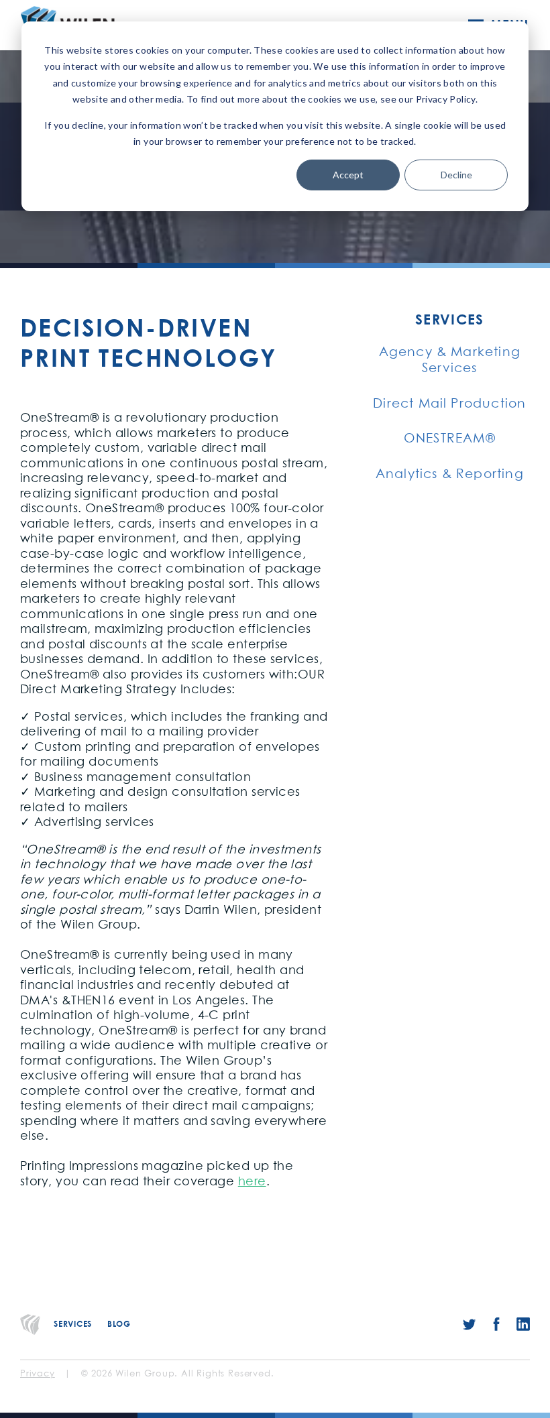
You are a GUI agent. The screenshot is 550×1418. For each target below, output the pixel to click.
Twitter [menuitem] (469, 1324)
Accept (348, 174)
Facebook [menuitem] (496, 1324)
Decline (456, 174)
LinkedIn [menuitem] (523, 1324)
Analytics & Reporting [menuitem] (450, 474)
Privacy (37, 1374)
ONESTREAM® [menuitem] (450, 438)
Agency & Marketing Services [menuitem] (449, 360)
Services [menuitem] (449, 319)
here (252, 1182)
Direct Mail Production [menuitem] (449, 404)
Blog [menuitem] (119, 1324)
